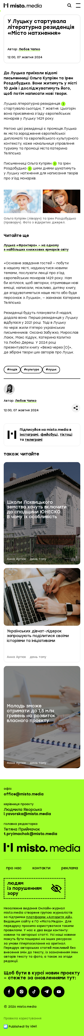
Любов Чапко (29, 49)
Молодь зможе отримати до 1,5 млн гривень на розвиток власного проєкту (31, 713)
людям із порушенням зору (24, 888)
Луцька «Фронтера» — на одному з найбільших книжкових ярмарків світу (36, 248)
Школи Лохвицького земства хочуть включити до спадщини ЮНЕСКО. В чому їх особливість (37, 509)
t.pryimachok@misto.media (30, 834)
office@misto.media (24, 794)
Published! (17, 1026)
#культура (31, 369)
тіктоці (66, 434)
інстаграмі (29, 434)
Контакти (41, 868)
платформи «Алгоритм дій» (49, 917)
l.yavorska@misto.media (27, 814)
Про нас (13, 868)
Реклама (69, 868)
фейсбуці (49, 434)
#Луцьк (51, 369)
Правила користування (22, 1018)
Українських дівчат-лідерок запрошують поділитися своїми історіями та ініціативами (38, 636)
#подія (12, 369)
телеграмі (33, 440)
